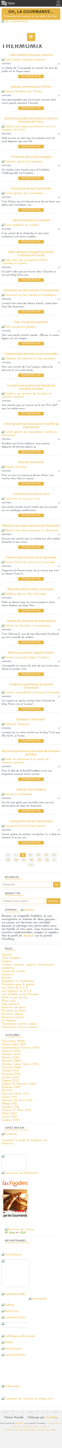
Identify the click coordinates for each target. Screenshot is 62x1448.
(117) (15, 1093)
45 (8, 860)
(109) (11, 1120)
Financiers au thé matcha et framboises (31, 290)
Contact (16, 1427)
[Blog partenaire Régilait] (16, 1286)
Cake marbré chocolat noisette (31, 55)
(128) (11, 1087)
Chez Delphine (11, 958)
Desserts (7, 974)
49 (39, 860)
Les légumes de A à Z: (17, 991)
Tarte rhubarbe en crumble (31, 220)
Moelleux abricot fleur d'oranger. (31, 589)
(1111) (14, 1044)
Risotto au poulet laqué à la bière (31, 652)
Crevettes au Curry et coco (31, 494)
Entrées (7, 977)
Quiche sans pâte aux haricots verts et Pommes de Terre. (31, 120)
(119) (7, 1090)
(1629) (13, 1041)
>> (31, 864)
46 (16, 860)
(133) (10, 1080)
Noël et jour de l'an (15, 997)
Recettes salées (12, 1014)
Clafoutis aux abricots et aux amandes (31, 354)
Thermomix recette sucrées (19, 1027)
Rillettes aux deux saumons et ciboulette (31, 525)
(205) (12, 1061)
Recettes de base (13, 1007)
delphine (28, 935)
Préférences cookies (47, 1430)
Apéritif (7, 954)
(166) (11, 1067)
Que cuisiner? (10, 1004)
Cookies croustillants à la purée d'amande (31, 685)
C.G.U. (44, 1427)
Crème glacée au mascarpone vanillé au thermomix (31, 425)
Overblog (52, 1417)
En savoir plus (31, 76)
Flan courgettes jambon (31, 322)
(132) (19, 1084)
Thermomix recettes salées (19, 1024)
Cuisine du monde (13, 971)
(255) (11, 1051)
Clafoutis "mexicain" (31, 719)
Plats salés (9, 1000)
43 (46, 855)
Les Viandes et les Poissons (20, 994)
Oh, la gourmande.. (31, 11)
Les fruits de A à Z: (15, 987)
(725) (21, 1047)
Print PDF (17, 1233)
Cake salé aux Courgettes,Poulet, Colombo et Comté (31, 253)
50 (47, 860)
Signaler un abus (31, 1427)
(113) (9, 1097)
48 (31, 860)
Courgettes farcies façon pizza (31, 821)
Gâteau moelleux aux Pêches (31, 86)
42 (38, 855)
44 (54, 855)
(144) (10, 1077)
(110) (16, 1110)
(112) (9, 1103)
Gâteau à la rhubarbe (31, 789)
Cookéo (7, 961)
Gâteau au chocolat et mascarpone (31, 621)
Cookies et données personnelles (20, 1430)
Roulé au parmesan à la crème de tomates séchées (31, 752)
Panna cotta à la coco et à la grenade (31, 557)
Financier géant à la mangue (31, 157)
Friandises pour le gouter (18, 984)
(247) (11, 1054)
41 (30, 855)
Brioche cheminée (31, 462)
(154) (11, 1074)
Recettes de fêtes (14, 1010)
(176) (20, 1064)
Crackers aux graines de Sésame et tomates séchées (31, 387)
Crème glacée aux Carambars (31, 188)
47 (23, 860)
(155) (10, 1070)
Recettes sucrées (13, 1017)
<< (8, 855)
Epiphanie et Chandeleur (18, 981)
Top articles (53, 1423)
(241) (11, 1057)
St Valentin (9, 1020)
